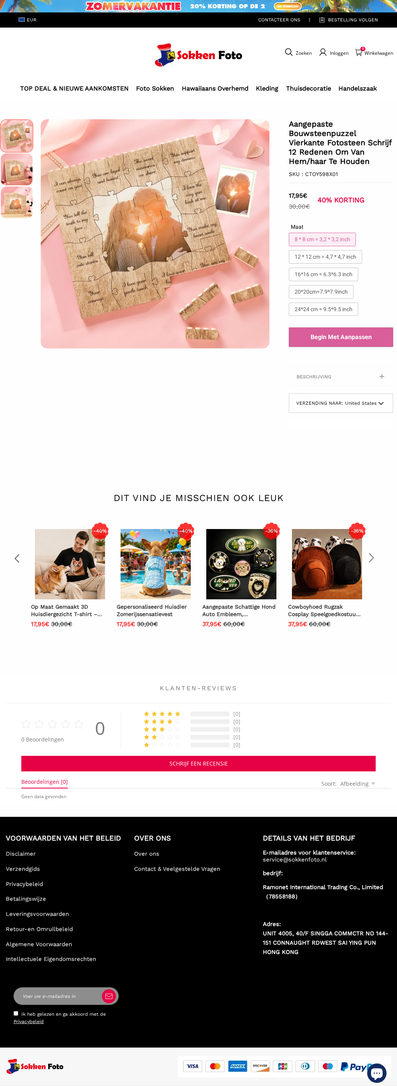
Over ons (146, 853)
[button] (52, 234)
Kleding (267, 88)
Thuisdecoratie (308, 88)
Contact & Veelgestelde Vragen (177, 868)
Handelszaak (357, 88)
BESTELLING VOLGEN (353, 20)
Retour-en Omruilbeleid (39, 929)
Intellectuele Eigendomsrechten (51, 958)
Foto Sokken (155, 88)
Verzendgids (23, 868)
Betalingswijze (26, 898)
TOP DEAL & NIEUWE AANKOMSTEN (74, 88)
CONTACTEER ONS (279, 20)
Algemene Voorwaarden (39, 944)
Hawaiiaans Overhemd (215, 88)
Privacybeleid (24, 884)
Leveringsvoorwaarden (37, 913)
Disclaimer (21, 853)
